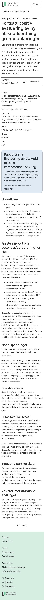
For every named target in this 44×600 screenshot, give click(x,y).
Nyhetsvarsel (8, 552)
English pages (8, 556)
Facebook (9, 578)
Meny (38, 4)
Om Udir (5, 537)
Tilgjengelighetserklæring (13, 567)
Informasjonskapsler (11, 571)
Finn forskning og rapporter (16, 11)
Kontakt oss (7, 541)
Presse (5, 548)
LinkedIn (9, 582)
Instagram (9, 586)
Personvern (7, 563)
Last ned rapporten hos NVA (14, 109)
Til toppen (20, 525)
